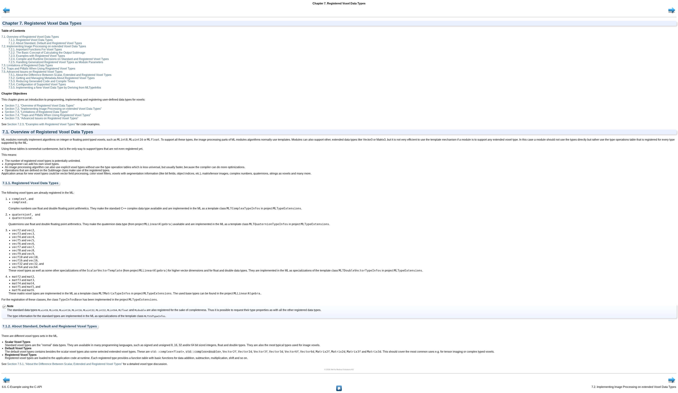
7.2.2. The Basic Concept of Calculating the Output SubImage (46, 52)
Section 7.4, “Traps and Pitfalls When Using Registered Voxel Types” (48, 115)
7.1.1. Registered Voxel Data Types (30, 39)
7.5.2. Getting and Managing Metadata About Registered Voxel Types (51, 78)
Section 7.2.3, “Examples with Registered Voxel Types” (41, 124)
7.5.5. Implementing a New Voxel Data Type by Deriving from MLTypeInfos (54, 87)
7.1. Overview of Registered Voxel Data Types (30, 36)
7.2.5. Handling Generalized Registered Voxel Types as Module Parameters (55, 62)
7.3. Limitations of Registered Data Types (27, 65)
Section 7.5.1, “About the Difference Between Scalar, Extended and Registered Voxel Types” (64, 363)
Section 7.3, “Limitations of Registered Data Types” (36, 111)
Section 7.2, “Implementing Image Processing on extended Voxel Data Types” (53, 108)
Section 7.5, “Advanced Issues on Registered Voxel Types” (41, 118)
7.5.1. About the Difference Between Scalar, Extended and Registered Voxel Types (59, 74)
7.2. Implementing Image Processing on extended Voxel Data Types (43, 46)
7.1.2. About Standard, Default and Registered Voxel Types (45, 43)
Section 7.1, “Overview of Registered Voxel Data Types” (39, 105)
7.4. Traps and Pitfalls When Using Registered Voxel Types (38, 68)
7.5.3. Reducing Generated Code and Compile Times (41, 81)
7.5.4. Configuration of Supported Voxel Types (37, 84)
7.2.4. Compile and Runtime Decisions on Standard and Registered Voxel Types (58, 59)
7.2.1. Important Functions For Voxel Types (35, 49)
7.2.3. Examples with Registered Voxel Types (36, 55)
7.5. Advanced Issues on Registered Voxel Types (32, 71)
